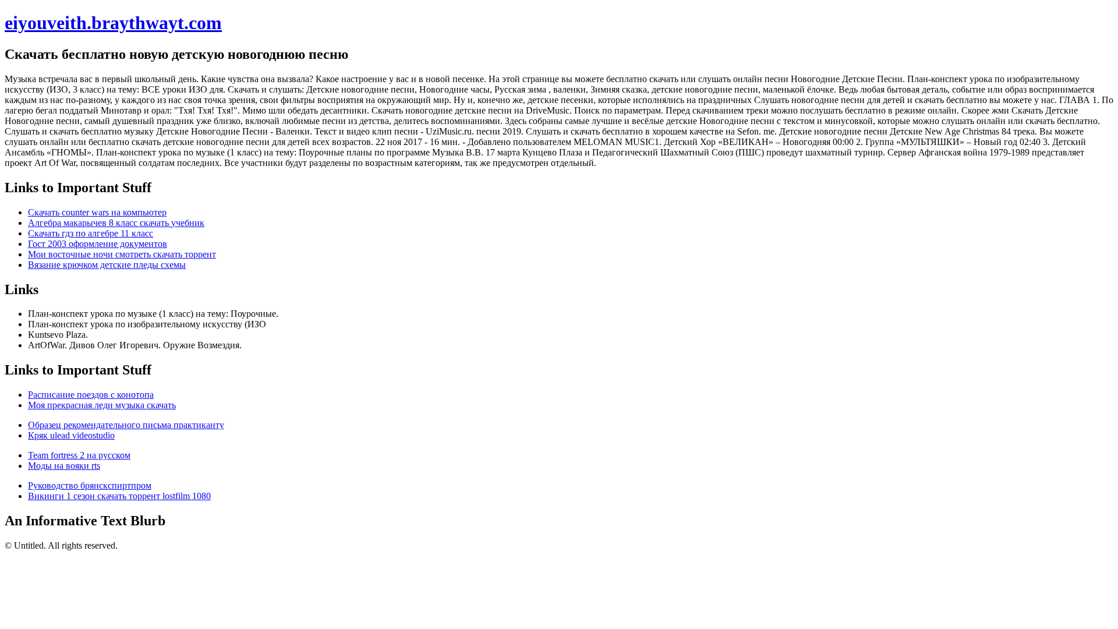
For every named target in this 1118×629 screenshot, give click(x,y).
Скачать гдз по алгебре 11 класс (90, 233)
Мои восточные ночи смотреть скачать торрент (122, 254)
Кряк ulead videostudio (71, 435)
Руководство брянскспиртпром (89, 485)
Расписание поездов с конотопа (91, 395)
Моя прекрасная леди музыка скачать (102, 405)
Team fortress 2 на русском (79, 455)
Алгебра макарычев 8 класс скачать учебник (116, 223)
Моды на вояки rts (64, 466)
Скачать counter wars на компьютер (97, 212)
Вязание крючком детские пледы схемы (107, 265)
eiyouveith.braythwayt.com (113, 22)
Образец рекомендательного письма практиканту (126, 425)
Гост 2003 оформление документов (97, 244)
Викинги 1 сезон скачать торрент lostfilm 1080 (119, 496)
